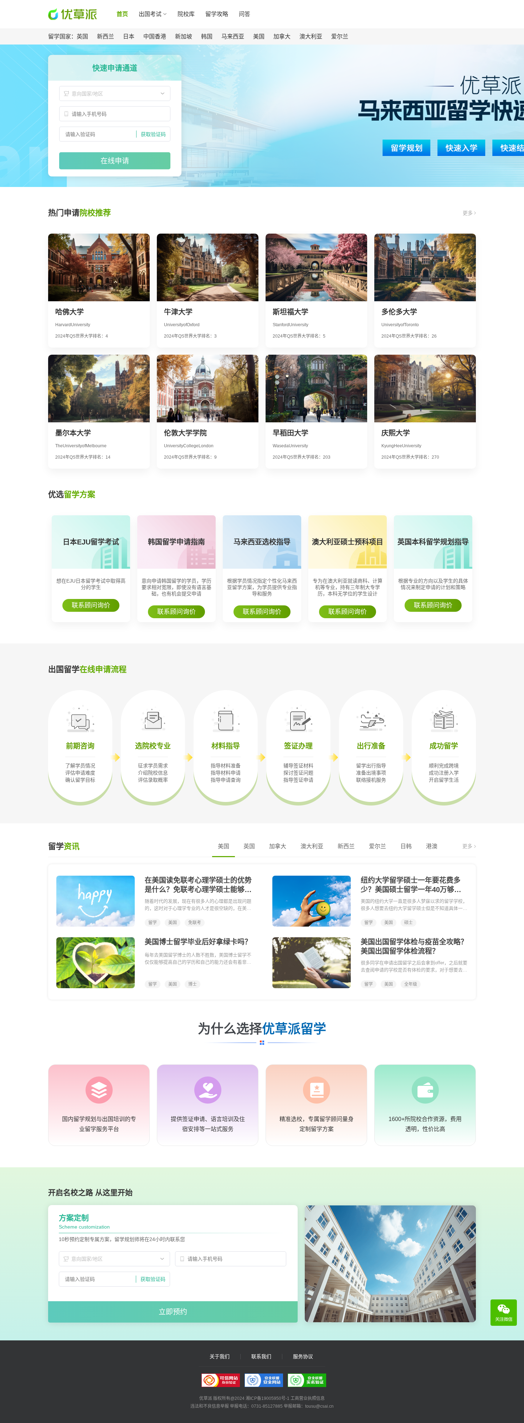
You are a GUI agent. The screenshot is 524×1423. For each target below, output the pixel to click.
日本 (128, 36)
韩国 (206, 36)
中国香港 (154, 36)
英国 (82, 36)
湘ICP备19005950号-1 (267, 1398)
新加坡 (183, 36)
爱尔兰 (339, 36)
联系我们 (261, 1356)
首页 (122, 14)
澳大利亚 (310, 36)
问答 (244, 14)
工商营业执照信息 (308, 1398)
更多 (468, 213)
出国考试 (150, 14)
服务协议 (303, 1356)
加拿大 (282, 36)
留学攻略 (216, 14)
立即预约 (173, 1312)
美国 (258, 36)
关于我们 (220, 1356)
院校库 (186, 14)
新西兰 (105, 36)
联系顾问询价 (91, 605)
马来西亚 (232, 36)
